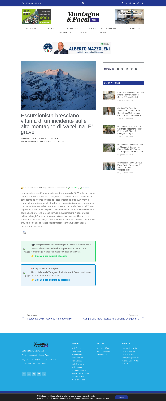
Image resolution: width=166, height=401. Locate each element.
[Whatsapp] (142, 3)
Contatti (102, 32)
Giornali (64, 32)
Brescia (52, 29)
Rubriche (132, 29)
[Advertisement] (58, 166)
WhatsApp (74, 188)
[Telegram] (138, 3)
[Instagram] (130, 3)
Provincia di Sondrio (55, 141)
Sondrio (71, 29)
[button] (83, 3)
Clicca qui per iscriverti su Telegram (52, 280)
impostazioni (104, 398)
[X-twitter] (126, 3)
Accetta (122, 397)
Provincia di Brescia (36, 141)
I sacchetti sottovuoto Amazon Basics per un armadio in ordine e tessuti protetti (130, 94)
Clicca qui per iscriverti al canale (51, 256)
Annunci (84, 32)
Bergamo (31, 29)
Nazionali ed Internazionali (102, 29)
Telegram (85, 188)
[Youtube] (134, 3)
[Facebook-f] (122, 3)
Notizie (24, 141)
